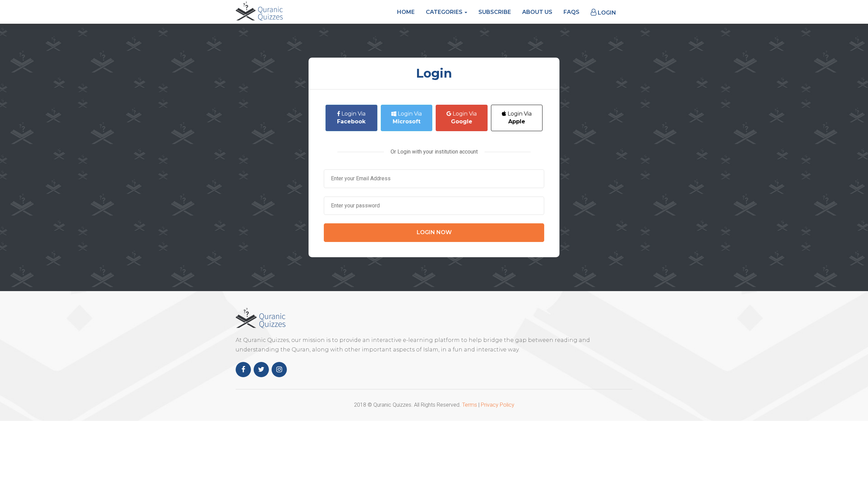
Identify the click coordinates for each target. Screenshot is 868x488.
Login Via (351, 117)
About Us (537, 12)
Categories (445, 12)
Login (606, 12)
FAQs (571, 12)
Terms (469, 405)
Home (406, 12)
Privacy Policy (497, 405)
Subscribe (494, 12)
